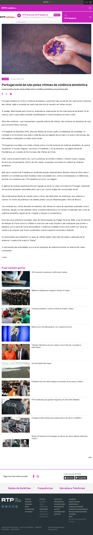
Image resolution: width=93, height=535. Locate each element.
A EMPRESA (72, 499)
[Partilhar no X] (6, 94)
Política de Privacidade (10, 527)
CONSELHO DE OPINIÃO (76, 507)
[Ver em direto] (8, 17)
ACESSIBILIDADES (59, 512)
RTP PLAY (42, 499)
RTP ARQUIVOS (29, 509)
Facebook (3, 506)
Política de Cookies (26, 527)
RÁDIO (27, 507)
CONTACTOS (58, 499)
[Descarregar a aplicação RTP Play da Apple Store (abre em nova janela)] (69, 477)
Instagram (10, 506)
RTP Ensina (28, 512)
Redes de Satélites (19, 488)
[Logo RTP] (11, 500)
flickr (16, 506)
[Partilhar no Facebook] (2, 94)
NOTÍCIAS (28, 499)
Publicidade (15, 529)
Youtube (13, 506)
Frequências (45, 488)
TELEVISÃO (28, 504)
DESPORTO (28, 502)
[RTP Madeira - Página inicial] (8, 8)
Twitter (6, 506)
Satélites (57, 514)
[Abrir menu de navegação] (91, 8)
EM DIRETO (43, 502)
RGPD (70, 517)
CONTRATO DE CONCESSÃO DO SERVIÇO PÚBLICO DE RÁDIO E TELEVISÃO (78, 511)
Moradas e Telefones (72, 488)
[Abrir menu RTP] (46, 2)
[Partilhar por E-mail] (11, 94)
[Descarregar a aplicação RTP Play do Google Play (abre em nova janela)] (81, 477)
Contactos (43, 517)
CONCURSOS (44, 509)
